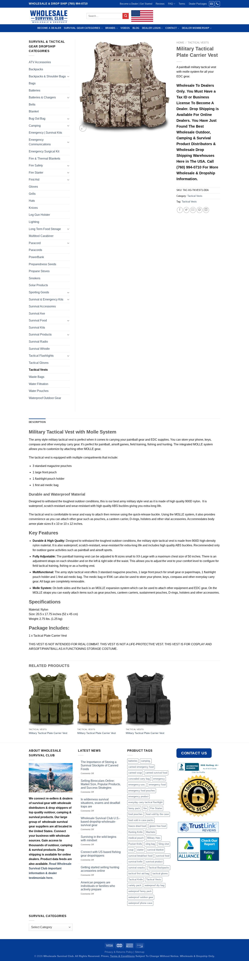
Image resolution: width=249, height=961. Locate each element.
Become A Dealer (49, 28)
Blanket (34, 111)
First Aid (34, 179)
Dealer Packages (198, 3)
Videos (125, 28)
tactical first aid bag (138, 873)
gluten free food (157, 826)
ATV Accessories (40, 62)
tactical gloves (160, 873)
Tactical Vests (198, 42)
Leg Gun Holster (39, 214)
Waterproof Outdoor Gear (45, 398)
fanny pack (134, 808)
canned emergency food (141, 767)
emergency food (157, 784)
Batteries (34, 90)
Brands (110, 28)
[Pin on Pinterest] (200, 210)
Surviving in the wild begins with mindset (98, 838)
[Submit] (125, 16)
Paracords (35, 250)
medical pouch (136, 838)
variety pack (134, 885)
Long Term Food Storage (45, 229)
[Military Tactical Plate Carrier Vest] (51, 699)
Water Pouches (38, 390)
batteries (132, 760)
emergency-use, (136, 784)
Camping (35, 125)
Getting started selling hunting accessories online (100, 869)
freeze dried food (137, 826)
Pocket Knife (135, 844)
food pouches (135, 814)
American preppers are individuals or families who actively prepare (98, 886)
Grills (32, 193)
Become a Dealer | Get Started (136, 3)
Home (180, 42)
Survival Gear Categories (82, 28)
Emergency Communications (40, 142)
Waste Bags (36, 376)
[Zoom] (82, 128)
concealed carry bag (139, 778)
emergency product (138, 796)
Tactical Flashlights (41, 355)
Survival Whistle (39, 348)
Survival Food (38, 320)
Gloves (33, 186)
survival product (154, 861)
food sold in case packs (140, 820)
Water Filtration (38, 383)
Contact (171, 28)
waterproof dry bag (154, 885)
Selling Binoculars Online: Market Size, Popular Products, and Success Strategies (101, 784)
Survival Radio (38, 341)
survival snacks (136, 867)
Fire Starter (36, 172)
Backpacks (36, 69)
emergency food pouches (141, 790)
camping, (146, 760)
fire (145, 808)
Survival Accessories (42, 306)
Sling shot (163, 844)
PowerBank (36, 257)
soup (130, 849)
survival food (162, 855)
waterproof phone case (140, 903)
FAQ (170, 3)
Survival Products (40, 334)
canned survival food (156, 772)
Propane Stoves (39, 271)
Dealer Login (151, 28)
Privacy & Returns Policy (119, 951)
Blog (136, 28)
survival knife (135, 861)
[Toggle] (68, 76)
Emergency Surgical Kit (44, 151)
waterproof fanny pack (140, 891)
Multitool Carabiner (41, 235)
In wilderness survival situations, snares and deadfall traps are (100, 803)
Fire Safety (36, 165)
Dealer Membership (195, 28)
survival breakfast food (140, 855)
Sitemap (139, 951)
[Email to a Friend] (193, 210)
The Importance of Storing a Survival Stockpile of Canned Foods (99, 765)
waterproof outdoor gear (140, 897)
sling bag (150, 844)
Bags (32, 83)
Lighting (34, 221)
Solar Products (38, 285)
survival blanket (155, 849)
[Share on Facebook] (180, 210)
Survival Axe (37, 313)
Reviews (160, 3)
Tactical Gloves (38, 362)
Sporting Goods (39, 292)
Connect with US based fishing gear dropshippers (101, 853)
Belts (32, 104)
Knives (33, 207)
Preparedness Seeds (42, 264)
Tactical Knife (135, 879)
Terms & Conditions (122, 956)
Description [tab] (37, 422)
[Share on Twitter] (186, 210)
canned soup (135, 772)
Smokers (34, 278)
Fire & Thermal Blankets (44, 158)
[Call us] (217, 3)
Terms (182, 3)
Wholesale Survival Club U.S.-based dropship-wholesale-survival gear (100, 822)
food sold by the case (157, 814)
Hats (32, 200)
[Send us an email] (211, 3)
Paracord (35, 243)
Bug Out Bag (37, 118)
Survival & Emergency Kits (46, 299)
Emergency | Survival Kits (45, 132)
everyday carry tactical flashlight (145, 802)
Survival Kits (37, 327)
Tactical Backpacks (158, 867)
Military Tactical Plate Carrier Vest (48, 733)
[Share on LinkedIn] (206, 210)
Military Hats (153, 838)
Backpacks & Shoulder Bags (47, 76)
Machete (150, 832)
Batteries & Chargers (42, 97)
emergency (159, 778)
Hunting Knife (135, 832)
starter (140, 849)
